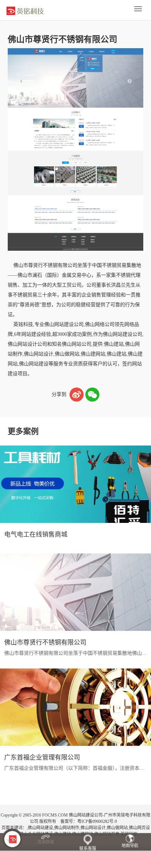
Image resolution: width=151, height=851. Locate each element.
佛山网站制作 (66, 827)
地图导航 (130, 845)
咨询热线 (45, 842)
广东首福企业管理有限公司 (42, 757)
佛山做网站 (117, 827)
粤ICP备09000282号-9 (97, 821)
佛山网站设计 (93, 827)
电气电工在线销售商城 (35, 534)
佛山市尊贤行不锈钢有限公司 (45, 642)
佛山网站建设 (40, 827)
